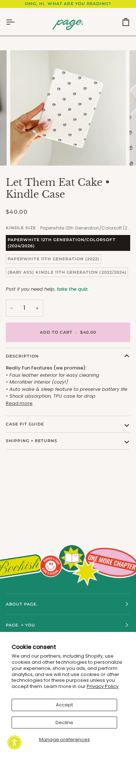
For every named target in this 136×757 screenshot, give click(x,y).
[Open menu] (17, 22)
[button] (14, 742)
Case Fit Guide (25, 424)
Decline (64, 722)
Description (22, 356)
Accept (64, 704)
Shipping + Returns (31, 440)
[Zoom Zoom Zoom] (68, 108)
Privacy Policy (103, 686)
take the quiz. (72, 289)
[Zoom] (23, 152)
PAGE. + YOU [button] (20, 625)
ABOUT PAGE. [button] (22, 604)
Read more (19, 403)
